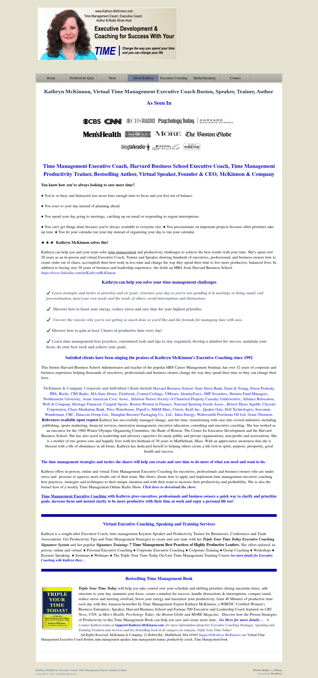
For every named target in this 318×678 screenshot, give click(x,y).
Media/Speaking (204, 78)
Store (112, 78)
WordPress (276, 673)
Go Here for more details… (241, 619)
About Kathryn (143, 78)
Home (51, 78)
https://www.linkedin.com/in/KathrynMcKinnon (78, 272)
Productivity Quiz (82, 78)
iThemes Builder (261, 670)
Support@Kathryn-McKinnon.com (222, 634)
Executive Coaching (174, 78)
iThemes (278, 670)
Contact (235, 78)
